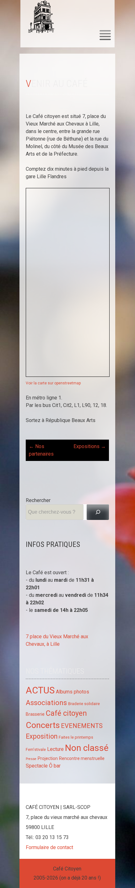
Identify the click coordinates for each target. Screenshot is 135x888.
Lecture (55, 749)
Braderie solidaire (84, 703)
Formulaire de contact (49, 847)
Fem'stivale (36, 749)
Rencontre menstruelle (82, 758)
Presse (31, 759)
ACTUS (40, 690)
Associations (46, 703)
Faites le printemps (76, 737)
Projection (48, 758)
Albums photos (72, 692)
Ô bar (55, 766)
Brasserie (35, 714)
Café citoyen (66, 713)
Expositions (89, 446)
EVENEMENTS (82, 726)
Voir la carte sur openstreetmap (53, 383)
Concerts (43, 725)
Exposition (41, 736)
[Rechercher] (98, 512)
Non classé (87, 748)
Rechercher (38, 500)
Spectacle (37, 766)
